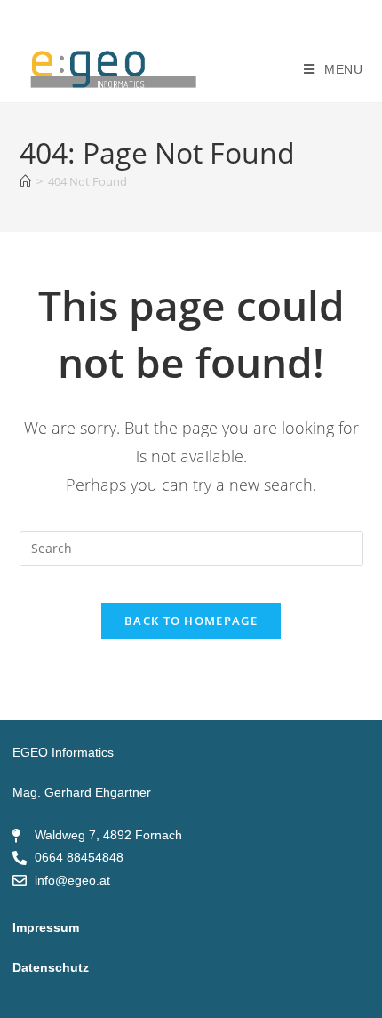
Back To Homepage (191, 621)
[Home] (25, 181)
